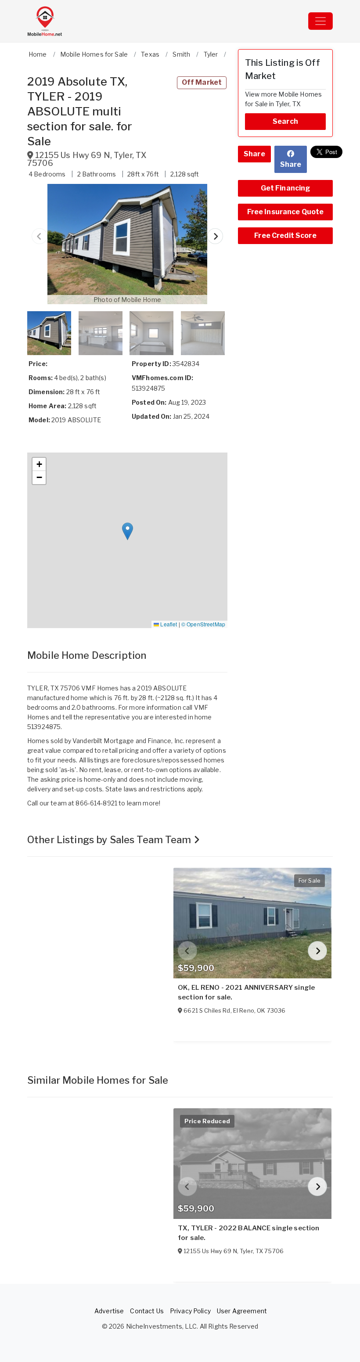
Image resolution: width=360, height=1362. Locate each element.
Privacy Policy (190, 1311)
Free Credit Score (285, 235)
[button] (127, 244)
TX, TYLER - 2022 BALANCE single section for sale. (248, 1233)
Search (285, 121)
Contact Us (146, 1311)
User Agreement (242, 1311)
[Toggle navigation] (320, 21)
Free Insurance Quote (285, 212)
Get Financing (285, 188)
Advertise (109, 1311)
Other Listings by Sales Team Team (110, 839)
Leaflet (168, 624)
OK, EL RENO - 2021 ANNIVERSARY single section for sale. (246, 992)
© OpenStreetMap (203, 624)
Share (254, 154)
